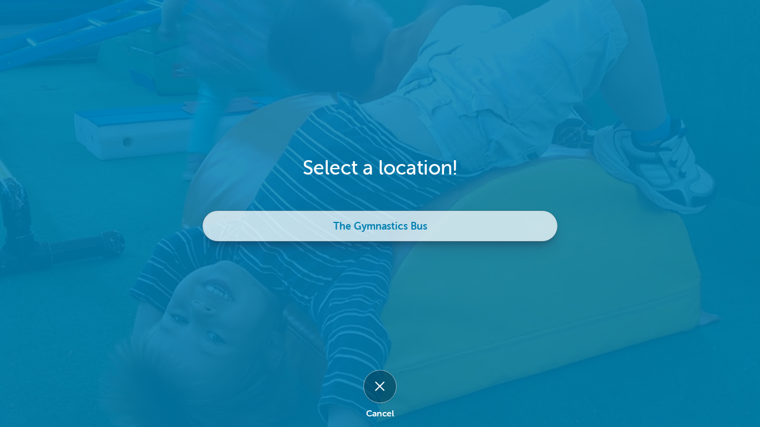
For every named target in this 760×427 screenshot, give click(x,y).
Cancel (380, 414)
